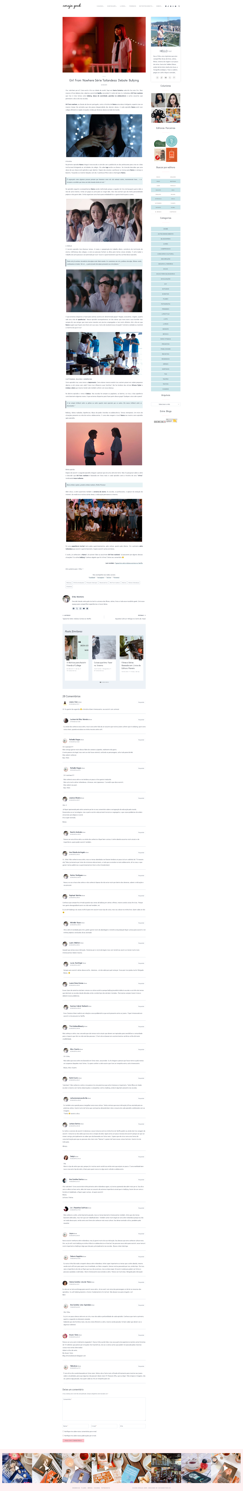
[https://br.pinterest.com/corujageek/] (174, 77)
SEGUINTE (158, 190)
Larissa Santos (74, 1123)
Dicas (165, 269)
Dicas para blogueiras (166, 274)
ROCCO (158, 177)
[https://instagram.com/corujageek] (157, 77)
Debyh (72, 1156)
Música (165, 334)
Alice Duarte (74, 1049)
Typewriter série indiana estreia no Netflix (129, 563)
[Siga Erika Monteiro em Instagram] (80, 608)
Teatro (165, 379)
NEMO (158, 181)
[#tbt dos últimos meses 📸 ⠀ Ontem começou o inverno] (166, 1468)
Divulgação (165, 279)
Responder (141, 702)
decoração (165, 259)
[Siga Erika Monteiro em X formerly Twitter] (77, 608)
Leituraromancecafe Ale (78, 1098)
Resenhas (166, 359)
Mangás (166, 329)
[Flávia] (158, 100)
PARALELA (173, 185)
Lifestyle (166, 314)
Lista (166, 319)
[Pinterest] (170, 6)
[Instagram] (166, 6)
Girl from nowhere (115, 582)
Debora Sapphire (76, 1256)
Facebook (92, 577)
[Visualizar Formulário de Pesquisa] (179, 6)
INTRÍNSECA (158, 198)
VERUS (173, 198)
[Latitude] (160, 143)
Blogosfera (106, 668)
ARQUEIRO (173, 177)
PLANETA (173, 203)
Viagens (166, 389)
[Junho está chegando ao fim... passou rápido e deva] (136, 1468)
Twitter (108, 577)
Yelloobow (73, 1366)
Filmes (133, 671)
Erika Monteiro (78, 596)
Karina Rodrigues (76, 875)
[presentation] (76, 647)
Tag (165, 374)
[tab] (100, 682)
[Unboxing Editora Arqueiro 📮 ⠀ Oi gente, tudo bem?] (77, 1468)
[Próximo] (140, 658)
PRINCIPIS (158, 194)
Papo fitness (166, 339)
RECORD (173, 194)
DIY (165, 284)
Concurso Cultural (166, 254)
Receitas (165, 354)
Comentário (67, 1399)
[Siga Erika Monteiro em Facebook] (73, 608)
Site (121, 1426)
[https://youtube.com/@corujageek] (165, 77)
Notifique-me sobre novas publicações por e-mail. (80, 1436)
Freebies (132, 6)
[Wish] (171, 141)
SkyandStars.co (164, 1488)
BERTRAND (173, 181)
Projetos (166, 344)
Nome (65, 1426)
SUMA (158, 185)
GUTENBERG (158, 203)
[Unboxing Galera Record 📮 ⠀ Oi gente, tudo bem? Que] (107, 1468)
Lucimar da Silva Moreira (79, 719)
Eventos (165, 294)
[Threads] (173, 6)
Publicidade (166, 349)
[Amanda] (173, 100)
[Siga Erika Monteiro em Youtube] (83, 608)
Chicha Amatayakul (78, 582)
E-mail (94, 1426)
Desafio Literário (166, 264)
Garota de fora (104, 582)
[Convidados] (173, 115)
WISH (173, 190)
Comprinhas (166, 249)
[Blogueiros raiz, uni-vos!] (160, 422)
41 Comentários (99, 670)
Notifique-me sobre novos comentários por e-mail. (80, 1431)
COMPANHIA (173, 211)
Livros (165, 324)
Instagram (100, 577)
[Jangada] (171, 155)
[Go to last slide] (67, 658)
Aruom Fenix (73, 1335)
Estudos (165, 289)
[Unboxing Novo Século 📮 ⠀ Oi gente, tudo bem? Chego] (226, 1468)
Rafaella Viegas (74, 739)
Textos (165, 384)
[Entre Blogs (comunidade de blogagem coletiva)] (171, 421)
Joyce (71, 1233)
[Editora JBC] (160, 155)
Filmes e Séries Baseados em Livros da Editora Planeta (131, 665)
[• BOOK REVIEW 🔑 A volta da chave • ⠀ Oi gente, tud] (196, 1468)
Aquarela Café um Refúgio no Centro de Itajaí (130, 617)
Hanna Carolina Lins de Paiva (80, 1282)
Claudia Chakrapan (91, 582)
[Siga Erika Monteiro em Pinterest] (87, 608)
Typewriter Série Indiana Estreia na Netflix (77, 617)
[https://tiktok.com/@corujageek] (161, 77)
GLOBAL (173, 207)
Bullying (68, 582)
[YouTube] (175, 6)
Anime (165, 229)
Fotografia (165, 304)
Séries (104, 76)
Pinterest (116, 577)
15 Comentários (71, 670)
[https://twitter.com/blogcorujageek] (170, 77)
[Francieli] (158, 115)
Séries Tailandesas (133, 582)
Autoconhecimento (166, 234)
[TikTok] (168, 6)
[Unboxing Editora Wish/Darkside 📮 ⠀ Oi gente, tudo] (17, 1468)
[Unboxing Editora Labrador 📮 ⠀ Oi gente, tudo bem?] (47, 1468)
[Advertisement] (166, 437)
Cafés (165, 244)
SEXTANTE (158, 207)
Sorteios (165, 369)
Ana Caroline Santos (76, 1179)
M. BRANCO (158, 211)
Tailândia (69, 586)
